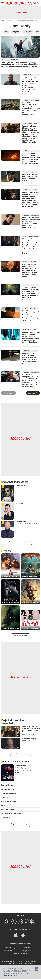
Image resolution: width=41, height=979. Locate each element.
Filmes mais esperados (20, 825)
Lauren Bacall (20, 485)
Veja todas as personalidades (20, 543)
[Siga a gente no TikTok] (27, 921)
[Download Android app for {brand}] (24, 935)
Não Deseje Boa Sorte (22, 765)
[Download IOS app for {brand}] (17, 935)
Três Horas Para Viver (8, 801)
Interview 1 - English (29, 739)
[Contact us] (33, 921)
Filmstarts (26, 948)
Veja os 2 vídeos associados (20, 754)
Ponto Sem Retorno (8, 809)
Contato (20, 961)
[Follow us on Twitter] (14, 921)
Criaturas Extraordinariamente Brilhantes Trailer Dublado (31, 576)
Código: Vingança (7, 785)
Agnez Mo (19, 503)
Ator (15, 20)
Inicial (3, 20)
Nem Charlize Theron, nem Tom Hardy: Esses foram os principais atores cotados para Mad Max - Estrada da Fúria (31, 316)
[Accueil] (18, 3)
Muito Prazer (5, 797)
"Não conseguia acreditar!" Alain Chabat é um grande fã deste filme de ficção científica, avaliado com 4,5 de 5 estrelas (31, 158)
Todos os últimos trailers (20, 635)
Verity (3, 805)
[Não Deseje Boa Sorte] (7, 772)
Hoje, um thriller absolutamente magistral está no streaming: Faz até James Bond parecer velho (30, 358)
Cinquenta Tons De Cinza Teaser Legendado (11, 602)
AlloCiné (8, 948)
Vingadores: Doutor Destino (11, 813)
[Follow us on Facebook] (8, 921)
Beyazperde (27, 951)
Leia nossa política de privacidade (16, 974)
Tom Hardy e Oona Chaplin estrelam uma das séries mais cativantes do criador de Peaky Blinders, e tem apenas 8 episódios (30, 293)
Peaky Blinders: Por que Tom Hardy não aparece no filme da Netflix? (29, 177)
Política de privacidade (15, 963)
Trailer (17, 773)
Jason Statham (21, 521)
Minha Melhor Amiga (8, 793)
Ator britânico (21, 20)
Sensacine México (18, 954)
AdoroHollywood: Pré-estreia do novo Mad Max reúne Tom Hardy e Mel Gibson (31, 729)
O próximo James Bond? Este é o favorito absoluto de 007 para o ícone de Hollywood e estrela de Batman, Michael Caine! (30, 270)
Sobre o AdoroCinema (9, 961)
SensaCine (8, 951)
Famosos (9, 20)
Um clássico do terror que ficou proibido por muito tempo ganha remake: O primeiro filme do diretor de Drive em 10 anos (31, 222)
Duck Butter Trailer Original (30, 628)
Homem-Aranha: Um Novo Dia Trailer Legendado (31, 602)
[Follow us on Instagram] (20, 921)
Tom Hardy (30, 20)
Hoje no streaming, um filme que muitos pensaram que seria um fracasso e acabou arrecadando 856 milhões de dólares (31, 337)
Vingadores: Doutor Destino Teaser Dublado (11, 628)
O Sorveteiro (5, 818)
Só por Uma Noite (7, 789)
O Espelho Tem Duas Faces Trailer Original (11, 576)
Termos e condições (31, 961)
